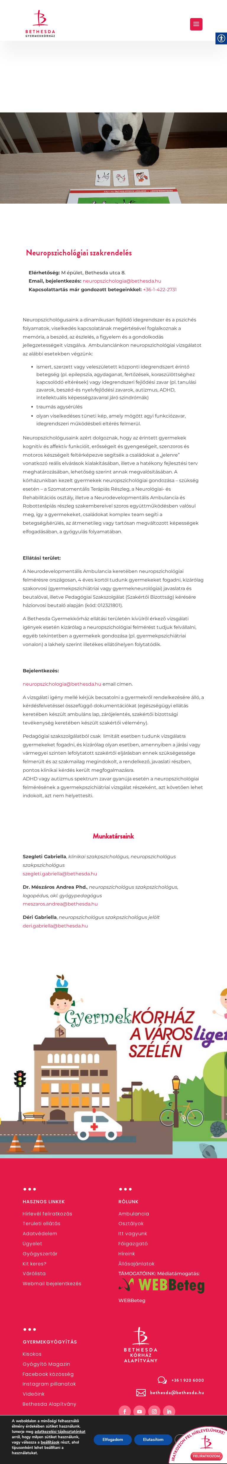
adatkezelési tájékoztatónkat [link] (60, 1431)
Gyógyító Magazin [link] (46, 1364)
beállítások (50, 1442)
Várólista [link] (34, 1273)
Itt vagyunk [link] (133, 1233)
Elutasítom (153, 1439)
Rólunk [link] (129, 1201)
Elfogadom (113, 1439)
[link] (40, 23)
